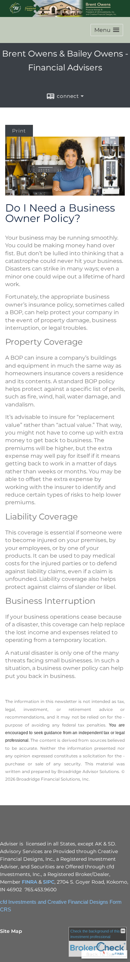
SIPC (48, 882)
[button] (106, 30)
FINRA (29, 882)
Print (19, 131)
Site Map (11, 931)
